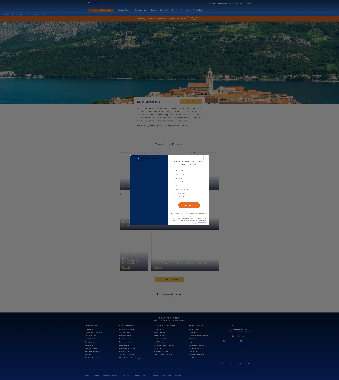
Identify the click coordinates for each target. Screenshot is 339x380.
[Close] (206, 157)
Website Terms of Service (190, 223)
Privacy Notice (202, 222)
